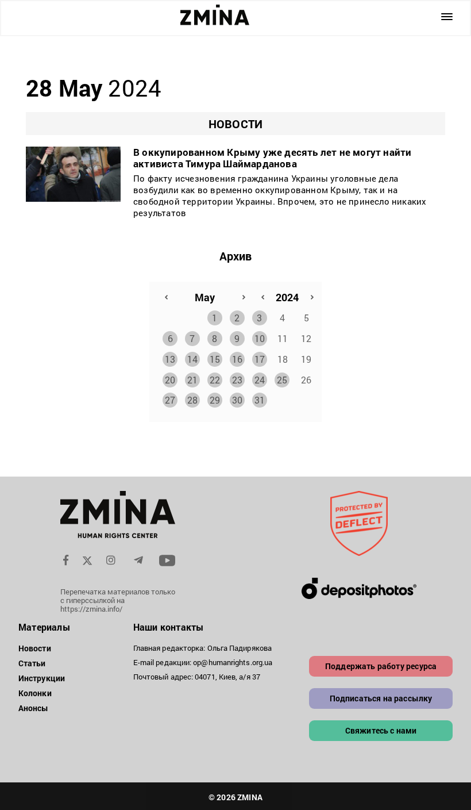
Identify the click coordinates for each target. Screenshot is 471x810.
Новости (34, 648)
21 (192, 380)
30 (237, 400)
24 (259, 380)
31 (259, 400)
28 (192, 400)
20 (170, 380)
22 (215, 380)
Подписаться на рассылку (381, 698)
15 (215, 359)
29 (215, 400)
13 (170, 359)
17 (259, 359)
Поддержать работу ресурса (381, 666)
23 (237, 380)
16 (237, 359)
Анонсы (33, 707)
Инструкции (41, 678)
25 (282, 380)
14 (192, 359)
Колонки (35, 693)
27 (170, 400)
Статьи (32, 663)
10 (259, 338)
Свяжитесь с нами (381, 730)
